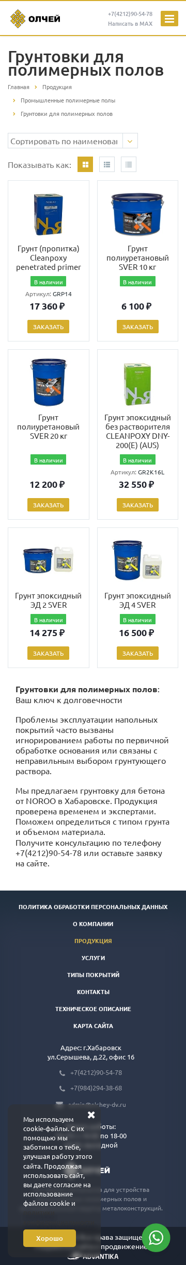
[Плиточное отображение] (85, 164)
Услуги (93, 957)
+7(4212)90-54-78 (49, 852)
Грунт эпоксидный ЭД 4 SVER (137, 599)
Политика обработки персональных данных (93, 906)
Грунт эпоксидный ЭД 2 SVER (48, 599)
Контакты (93, 991)
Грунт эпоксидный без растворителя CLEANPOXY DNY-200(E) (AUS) (137, 431)
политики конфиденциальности (59, 1217)
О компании (93, 923)
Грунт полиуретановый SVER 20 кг (48, 426)
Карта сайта (93, 1025)
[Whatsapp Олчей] (156, 1237)
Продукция (93, 940)
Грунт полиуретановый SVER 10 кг (137, 257)
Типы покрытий (93, 974)
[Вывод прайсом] (128, 164)
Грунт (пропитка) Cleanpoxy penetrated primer (48, 257)
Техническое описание (93, 1008)
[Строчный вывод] (107, 164)
